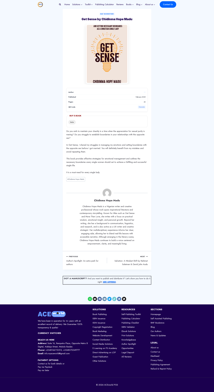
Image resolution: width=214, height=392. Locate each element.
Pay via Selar (43, 370)
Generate (142, 107)
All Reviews (126, 356)
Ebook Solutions (128, 331)
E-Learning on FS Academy (105, 348)
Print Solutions (127, 335)
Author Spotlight (128, 343)
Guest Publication (100, 356)
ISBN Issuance (99, 318)
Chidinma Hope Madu (75, 179)
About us (155, 347)
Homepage (156, 314)
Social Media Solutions (103, 343)
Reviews (119, 4)
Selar (72, 122)
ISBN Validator (128, 327)
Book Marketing (99, 331)
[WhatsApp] (90, 299)
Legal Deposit (127, 352)
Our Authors (156, 331)
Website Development (102, 335)
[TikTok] (114, 299)
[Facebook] (100, 299)
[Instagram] (104, 299)
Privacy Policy (157, 360)
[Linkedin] (119, 299)
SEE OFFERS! (109, 281)
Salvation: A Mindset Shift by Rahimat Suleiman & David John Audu (131, 260)
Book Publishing (100, 314)
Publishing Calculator (104, 4)
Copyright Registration (102, 327)
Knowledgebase (128, 339)
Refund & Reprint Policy (161, 368)
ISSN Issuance (99, 322)
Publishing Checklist (130, 322)
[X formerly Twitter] (109, 299)
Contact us (155, 351)
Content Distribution (101, 339)
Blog (153, 327)
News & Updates (158, 335)
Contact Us (168, 4)
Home (67, 4)
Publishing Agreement (160, 364)
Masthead (155, 356)
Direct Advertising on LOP (104, 352)
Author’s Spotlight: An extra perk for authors (82, 260)
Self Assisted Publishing (161, 318)
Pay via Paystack (45, 366)
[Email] (95, 299)
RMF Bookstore (107, 14)
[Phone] (124, 299)
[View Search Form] (60, 4)
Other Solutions (99, 360)
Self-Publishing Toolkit (131, 314)
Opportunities (127, 348)
